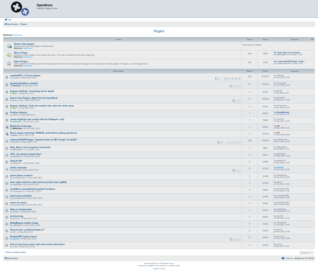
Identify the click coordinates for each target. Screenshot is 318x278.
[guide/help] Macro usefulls (24, 83)
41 (229, 79)
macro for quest (18, 202)
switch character (18, 167)
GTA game (164, 263)
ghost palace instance (21, 175)
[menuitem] (8, 20)
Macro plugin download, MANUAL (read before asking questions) (43, 133)
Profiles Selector (18, 112)
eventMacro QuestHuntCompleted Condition (32, 189)
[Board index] (20, 9)
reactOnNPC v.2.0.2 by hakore (25, 75)
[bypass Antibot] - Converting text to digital (32, 91)
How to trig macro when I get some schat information (37, 244)
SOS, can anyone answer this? (26, 154)
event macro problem (21, 196)
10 (236, 143)
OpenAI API (16, 161)
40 (225, 79)
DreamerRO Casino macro (23, 236)
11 (239, 143)
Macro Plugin (21, 52)
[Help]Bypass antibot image (24, 223)
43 (236, 79)
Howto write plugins (24, 44)
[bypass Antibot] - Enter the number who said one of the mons (42, 105)
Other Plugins (21, 61)
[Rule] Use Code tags (20, 126)
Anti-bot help (16, 216)
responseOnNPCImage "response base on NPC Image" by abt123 (43, 139)
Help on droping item (21, 209)
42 (232, 79)
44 (239, 79)
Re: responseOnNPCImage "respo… (290, 61)
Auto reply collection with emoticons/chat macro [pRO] (38, 182)
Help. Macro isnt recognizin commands (30, 147)
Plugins (159, 31)
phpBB (150, 266)
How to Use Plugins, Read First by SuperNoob (33, 98)
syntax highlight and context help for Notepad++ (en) (37, 119)
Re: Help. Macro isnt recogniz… (288, 52)
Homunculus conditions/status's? (27, 229)
